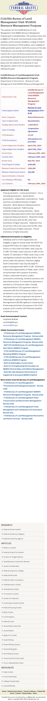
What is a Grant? (10, 548)
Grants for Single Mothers (13, 557)
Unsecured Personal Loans (14, 658)
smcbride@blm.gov (10, 325)
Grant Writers (9, 631)
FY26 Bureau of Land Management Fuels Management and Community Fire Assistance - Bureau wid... (23, 409)
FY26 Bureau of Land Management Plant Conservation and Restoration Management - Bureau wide (22, 401)
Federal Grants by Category (14, 534)
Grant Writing (9, 640)
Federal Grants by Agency (13, 538)
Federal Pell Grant (10, 575)
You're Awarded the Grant (13, 663)
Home (4, 691)
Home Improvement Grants (14, 603)
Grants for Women (30, 691)
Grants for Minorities (11, 566)
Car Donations (9, 617)
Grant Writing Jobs (10, 649)
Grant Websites (9, 686)
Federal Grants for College (14, 571)
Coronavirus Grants (11, 594)
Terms (35, 693)
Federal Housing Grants (13, 607)
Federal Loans (9, 621)
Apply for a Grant (10, 635)
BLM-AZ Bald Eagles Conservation (18, 363)
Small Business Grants (12, 584)
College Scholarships (11, 681)
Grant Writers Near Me (12, 626)
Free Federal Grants (11, 654)
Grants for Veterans (11, 598)
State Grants (8, 672)
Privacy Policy (26, 693)
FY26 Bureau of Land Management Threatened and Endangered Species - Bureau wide (23, 386)
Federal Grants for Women (14, 552)
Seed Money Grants (11, 589)
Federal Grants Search (12, 529)
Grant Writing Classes (12, 644)
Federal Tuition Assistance (13, 580)
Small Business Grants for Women (17, 561)
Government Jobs (10, 676)
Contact (18, 693)
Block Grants (8, 612)
